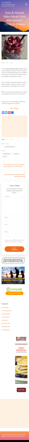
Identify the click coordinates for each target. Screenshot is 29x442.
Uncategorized (5, 329)
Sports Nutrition (6, 323)
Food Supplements (7, 310)
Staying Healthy (6, 326)
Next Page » (14, 108)
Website (7, 231)
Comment (7, 196)
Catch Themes (21, 436)
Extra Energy (5, 307)
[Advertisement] (15, 126)
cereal (16, 153)
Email (6, 224)
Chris (11, 62)
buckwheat (7, 153)
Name (6, 217)
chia (5, 156)
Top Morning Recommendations (17, 434)
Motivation (5, 320)
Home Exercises (6, 317)
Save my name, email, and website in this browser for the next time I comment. (14, 241)
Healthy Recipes (9, 146)
